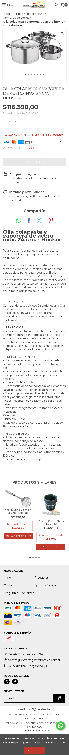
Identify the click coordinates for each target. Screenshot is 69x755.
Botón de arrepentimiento (34, 731)
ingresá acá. (34, 727)
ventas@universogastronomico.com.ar (34, 660)
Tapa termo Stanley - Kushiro (51, 522)
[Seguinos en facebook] (15, 681)
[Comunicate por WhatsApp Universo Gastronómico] (60, 725)
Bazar (40, 14)
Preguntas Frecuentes (19, 593)
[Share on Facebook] (29, 220)
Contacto (10, 585)
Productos (41, 577)
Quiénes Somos (45, 585)
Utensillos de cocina (16, 17)
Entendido (35, 750)
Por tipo (17, 14)
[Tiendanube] (34, 710)
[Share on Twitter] (39, 220)
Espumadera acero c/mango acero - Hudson (18, 511)
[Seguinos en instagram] (7, 681)
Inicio (6, 14)
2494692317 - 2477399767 (25, 654)
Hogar (30, 14)
